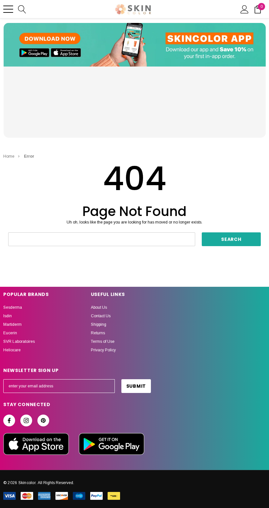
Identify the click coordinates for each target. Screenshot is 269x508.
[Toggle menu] (8, 9)
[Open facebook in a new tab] (9, 420)
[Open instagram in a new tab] (26, 420)
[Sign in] (244, 9)
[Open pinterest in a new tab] (43, 420)
